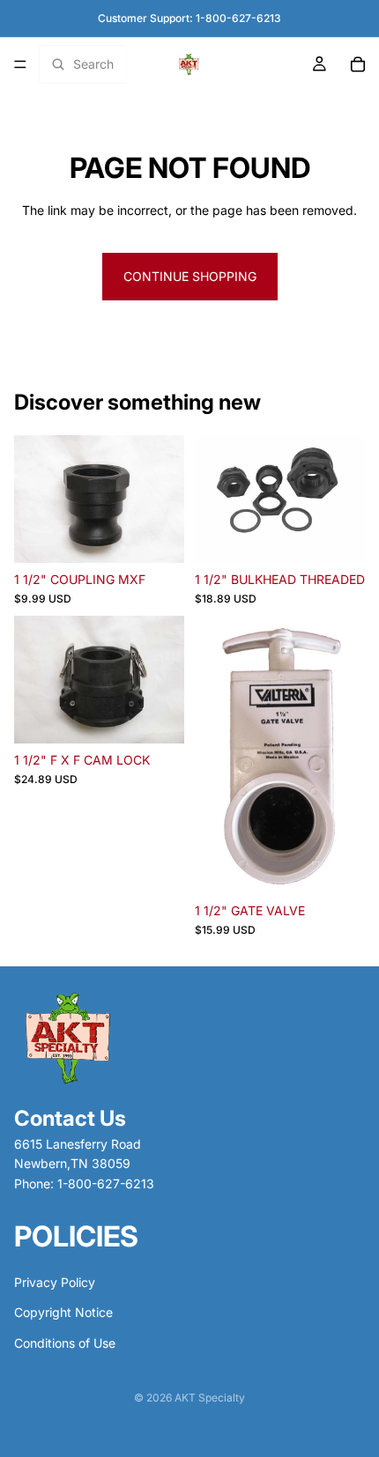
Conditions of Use (64, 1342)
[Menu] (20, 64)
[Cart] (357, 64)
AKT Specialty (210, 1397)
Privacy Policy (54, 1282)
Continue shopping (189, 276)
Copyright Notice (63, 1312)
